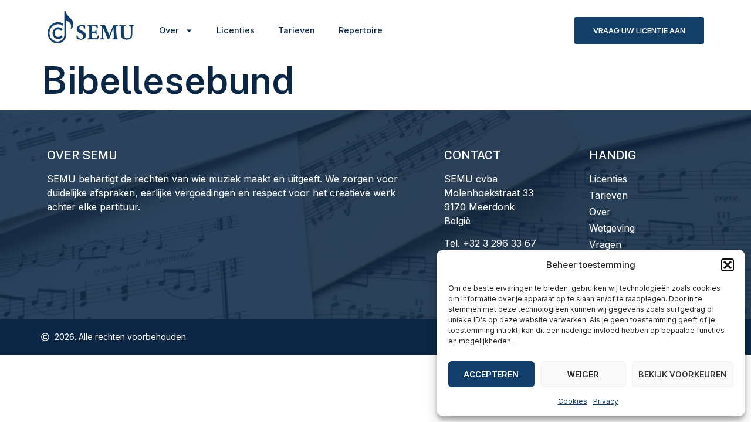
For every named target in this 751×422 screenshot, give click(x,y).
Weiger (583, 374)
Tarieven (296, 30)
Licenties (235, 30)
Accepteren (491, 374)
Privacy (605, 401)
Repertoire (361, 30)
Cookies (572, 401)
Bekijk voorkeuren (682, 374)
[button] (727, 265)
